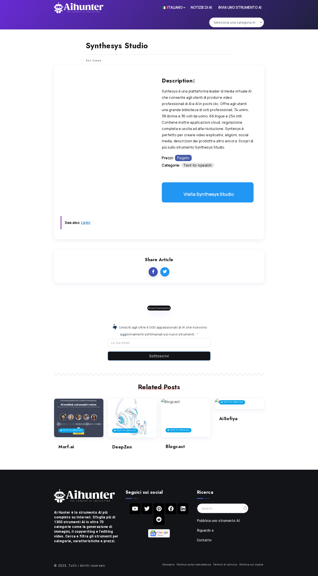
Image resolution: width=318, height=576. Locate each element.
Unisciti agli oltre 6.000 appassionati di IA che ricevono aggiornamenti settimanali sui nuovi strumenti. (163, 331)
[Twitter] (146, 508)
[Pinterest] (159, 508)
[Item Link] (78, 418)
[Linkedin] (183, 508)
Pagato (183, 157)
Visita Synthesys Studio (209, 194)
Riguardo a (205, 530)
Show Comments (159, 308)
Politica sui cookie (251, 564)
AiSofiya (228, 418)
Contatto (204, 540)
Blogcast (175, 446)
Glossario (168, 564)
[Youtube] (135, 508)
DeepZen (122, 447)
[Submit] (245, 508)
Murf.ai (66, 446)
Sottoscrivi (159, 356)
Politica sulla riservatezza (194, 564)
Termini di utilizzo (225, 564)
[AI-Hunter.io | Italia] (84, 495)
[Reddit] (159, 519)
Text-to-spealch (197, 165)
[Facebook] (170, 508)
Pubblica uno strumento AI (218, 521)
